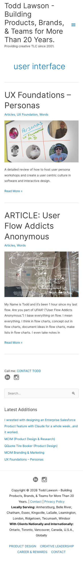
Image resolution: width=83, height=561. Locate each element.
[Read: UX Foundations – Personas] (41, 141)
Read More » (13, 191)
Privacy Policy (54, 501)
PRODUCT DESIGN (22, 546)
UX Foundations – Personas (23, 459)
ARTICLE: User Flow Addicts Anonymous (32, 226)
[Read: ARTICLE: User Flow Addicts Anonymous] (41, 274)
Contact (36, 501)
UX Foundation (27, 114)
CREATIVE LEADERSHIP (57, 546)
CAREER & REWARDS (32, 552)
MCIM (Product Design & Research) (29, 439)
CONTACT (58, 552)
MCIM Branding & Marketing (24, 452)
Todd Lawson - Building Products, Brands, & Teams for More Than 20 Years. (34, 22)
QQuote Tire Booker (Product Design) (31, 446)
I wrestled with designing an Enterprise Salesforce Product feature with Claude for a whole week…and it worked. (41, 426)
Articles (9, 114)
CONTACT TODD (29, 371)
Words (43, 114)
